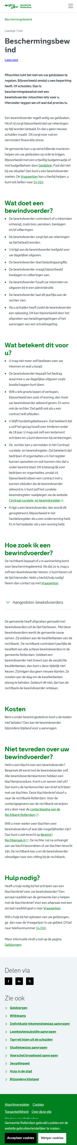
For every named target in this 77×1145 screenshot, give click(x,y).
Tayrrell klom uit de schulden (31, 1039)
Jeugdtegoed (20, 1063)
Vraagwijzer (29, 176)
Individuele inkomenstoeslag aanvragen (40, 1023)
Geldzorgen (13, 944)
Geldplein (45, 165)
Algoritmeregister (17, 1104)
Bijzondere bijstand (24, 1079)
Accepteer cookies (20, 1138)
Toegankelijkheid (16, 1111)
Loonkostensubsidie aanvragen (33, 1031)
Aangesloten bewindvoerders (38, 602)
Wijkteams (18, 1015)
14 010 (38, 182)
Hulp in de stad (21, 1071)
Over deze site (42, 1111)
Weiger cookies (52, 1138)
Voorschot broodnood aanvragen (34, 1055)
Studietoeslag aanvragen (28, 1047)
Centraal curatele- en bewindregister (36, 500)
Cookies (38, 1104)
